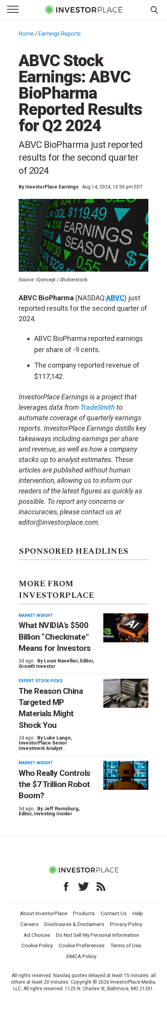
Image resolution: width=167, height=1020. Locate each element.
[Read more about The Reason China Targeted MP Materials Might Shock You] (125, 693)
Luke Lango (57, 738)
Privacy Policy (126, 924)
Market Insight (36, 615)
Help (137, 913)
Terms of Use (125, 945)
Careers (29, 924)
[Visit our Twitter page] (83, 886)
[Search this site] (154, 9)
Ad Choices (37, 935)
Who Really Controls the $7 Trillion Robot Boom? (54, 784)
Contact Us (114, 913)
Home (26, 34)
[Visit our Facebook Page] (66, 886)
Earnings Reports (59, 34)
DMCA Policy (81, 956)
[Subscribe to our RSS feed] (101, 886)
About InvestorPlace (43, 913)
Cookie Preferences (81, 945)
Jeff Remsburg (61, 808)
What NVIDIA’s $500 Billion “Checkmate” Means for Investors (55, 637)
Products (84, 913)
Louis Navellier (61, 661)
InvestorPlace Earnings (51, 187)
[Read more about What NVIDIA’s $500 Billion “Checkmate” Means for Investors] (125, 627)
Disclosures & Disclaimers (74, 924)
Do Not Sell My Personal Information (97, 935)
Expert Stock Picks (41, 680)
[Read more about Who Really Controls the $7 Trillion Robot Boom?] (125, 775)
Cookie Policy (37, 945)
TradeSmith (97, 407)
